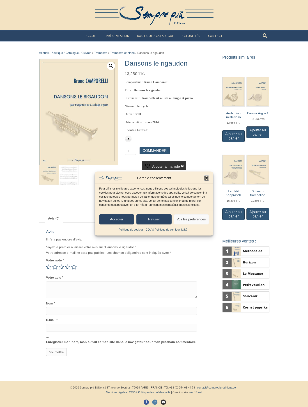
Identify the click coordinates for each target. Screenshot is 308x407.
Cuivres (86, 53)
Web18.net (195, 392)
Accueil (44, 53)
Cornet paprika (255, 307)
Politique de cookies (131, 229)
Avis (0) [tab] (54, 218)
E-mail (51, 320)
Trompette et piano (122, 53)
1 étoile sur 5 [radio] (48, 267)
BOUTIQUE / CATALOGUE (155, 36)
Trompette (100, 53)
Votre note (55, 260)
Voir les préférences (191, 219)
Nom (50, 303)
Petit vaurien (253, 285)
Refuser (154, 219)
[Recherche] (265, 36)
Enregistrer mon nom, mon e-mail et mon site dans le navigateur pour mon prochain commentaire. (121, 342)
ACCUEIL (91, 36)
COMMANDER (155, 151)
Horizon (249, 262)
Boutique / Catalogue (65, 53)
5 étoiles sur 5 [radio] (74, 267)
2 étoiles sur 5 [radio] (55, 267)
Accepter (116, 219)
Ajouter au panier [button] (233, 136)
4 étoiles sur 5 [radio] (67, 267)
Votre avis (54, 277)
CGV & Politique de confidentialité (166, 229)
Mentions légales (116, 392)
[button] (206, 178)
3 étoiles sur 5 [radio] (61, 267)
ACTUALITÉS (191, 36)
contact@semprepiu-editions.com (217, 387)
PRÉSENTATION (117, 36)
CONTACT (215, 36)
